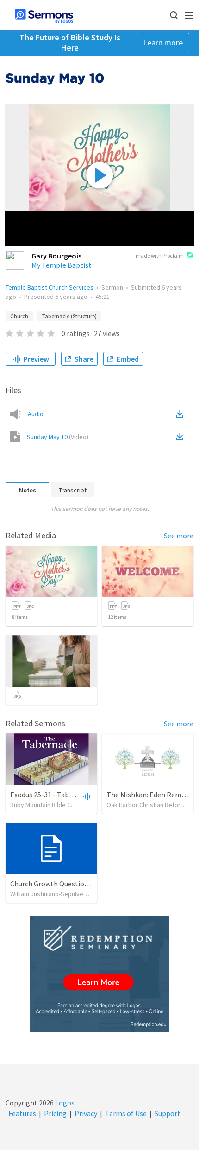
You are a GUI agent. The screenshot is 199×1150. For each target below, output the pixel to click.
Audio (36, 414)
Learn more (163, 42)
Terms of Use (126, 1113)
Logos (64, 1102)
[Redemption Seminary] (99, 974)
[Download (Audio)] (181, 414)
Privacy (86, 1113)
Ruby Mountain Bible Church (48, 805)
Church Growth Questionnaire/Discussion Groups (87, 883)
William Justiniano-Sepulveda (50, 894)
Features (22, 1113)
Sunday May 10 (57, 437)
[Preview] (86, 796)
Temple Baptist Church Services (49, 287)
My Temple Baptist (61, 265)
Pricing (55, 1113)
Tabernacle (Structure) (69, 316)
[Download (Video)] (181, 437)
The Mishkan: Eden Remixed (150, 794)
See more (178, 535)
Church (19, 316)
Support (167, 1113)
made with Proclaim (160, 255)
